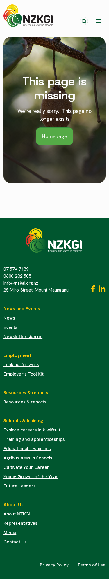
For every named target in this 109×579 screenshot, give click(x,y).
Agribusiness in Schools (27, 458)
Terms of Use (91, 565)
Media (9, 532)
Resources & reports (25, 392)
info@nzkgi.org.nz (20, 283)
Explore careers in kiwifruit (31, 430)
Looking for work (21, 365)
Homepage (54, 136)
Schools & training (23, 420)
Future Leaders (19, 486)
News (9, 318)
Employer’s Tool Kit (23, 374)
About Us (13, 504)
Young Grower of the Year (30, 476)
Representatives (20, 523)
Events (10, 327)
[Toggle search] (84, 21)
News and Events (21, 309)
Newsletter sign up (22, 337)
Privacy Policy (54, 565)
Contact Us (14, 542)
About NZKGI (16, 514)
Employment (17, 355)
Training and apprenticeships (34, 439)
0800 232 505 (17, 276)
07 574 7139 (16, 269)
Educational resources (27, 448)
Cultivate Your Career (26, 467)
